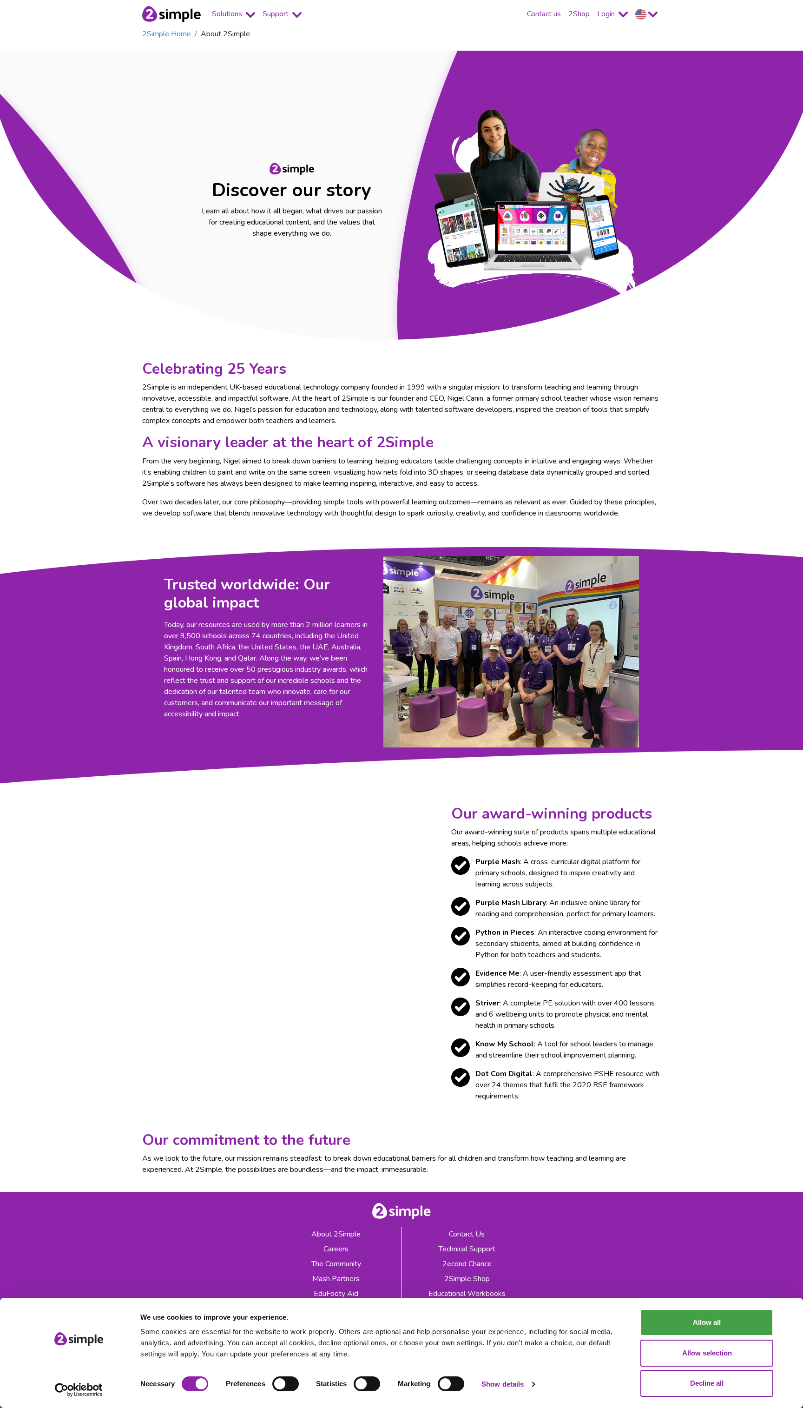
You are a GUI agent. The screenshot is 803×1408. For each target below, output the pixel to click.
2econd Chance (467, 1264)
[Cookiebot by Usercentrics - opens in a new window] (78, 1390)
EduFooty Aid (336, 1294)
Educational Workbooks (467, 1294)
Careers (336, 1249)
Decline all (707, 1383)
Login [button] (607, 14)
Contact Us (467, 1234)
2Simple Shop (467, 1279)
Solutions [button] (228, 14)
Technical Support (467, 1249)
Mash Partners (336, 1279)
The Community (336, 1264)
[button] (646, 14)
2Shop (579, 14)
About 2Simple (336, 1234)
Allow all (707, 1322)
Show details (502, 1384)
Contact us (544, 14)
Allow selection (707, 1353)
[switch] (285, 1383)
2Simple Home (166, 34)
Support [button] (276, 14)
